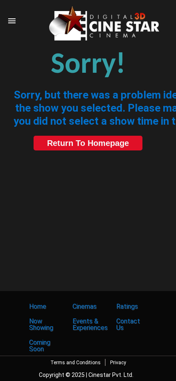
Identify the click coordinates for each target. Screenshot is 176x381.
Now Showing (41, 324)
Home (37, 306)
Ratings (127, 306)
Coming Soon (39, 345)
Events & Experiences (90, 324)
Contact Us (128, 324)
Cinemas (84, 306)
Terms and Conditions (75, 362)
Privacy (118, 362)
